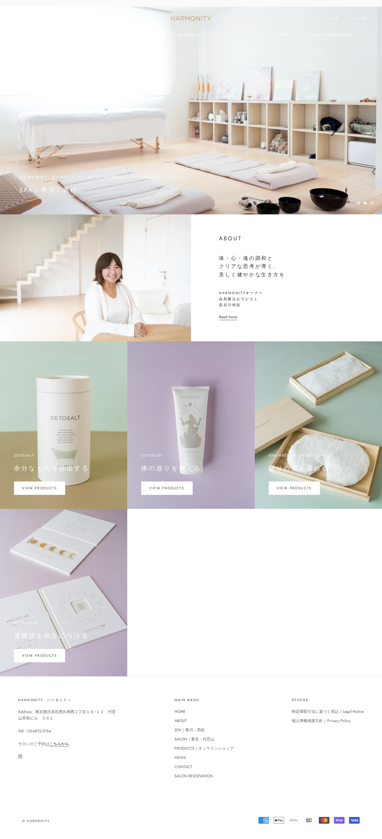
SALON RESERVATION (329, 34)
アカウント (316, 18)
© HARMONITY (36, 821)
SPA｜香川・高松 (96, 34)
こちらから (59, 744)
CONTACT (286, 34)
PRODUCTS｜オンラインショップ (209, 34)
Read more (228, 317)
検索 (335, 18)
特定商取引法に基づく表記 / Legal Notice (328, 711)
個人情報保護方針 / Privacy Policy (321, 720)
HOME (36, 34)
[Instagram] (20, 756)
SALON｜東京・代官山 (145, 34)
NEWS (258, 34)
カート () (358, 18)
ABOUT (61, 34)
